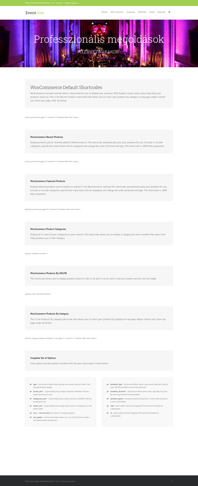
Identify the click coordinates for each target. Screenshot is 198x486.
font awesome (45, 413)
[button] (169, 12)
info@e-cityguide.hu (72, 3)
